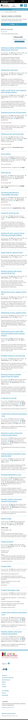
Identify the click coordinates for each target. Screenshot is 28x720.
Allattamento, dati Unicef (9, 70)
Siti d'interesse (6, 680)
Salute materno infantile (20, 39)
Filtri (13, 24)
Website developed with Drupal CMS (10, 715)
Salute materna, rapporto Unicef (12, 252)
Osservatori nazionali (7, 677)
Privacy (4, 693)
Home (2, 11)
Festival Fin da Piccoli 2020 (10, 213)
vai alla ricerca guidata (19, 9)
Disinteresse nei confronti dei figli (12, 134)
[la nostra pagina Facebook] (8, 663)
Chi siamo (4, 675)
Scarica (4, 122)
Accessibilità (5, 690)
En (23, 1)
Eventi (3, 684)
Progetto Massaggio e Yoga (10, 590)
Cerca (21, 5)
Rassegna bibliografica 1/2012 (11, 474)
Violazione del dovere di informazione (13, 112)
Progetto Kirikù (6, 566)
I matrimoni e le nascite (9, 398)
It (26, 1)
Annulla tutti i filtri (20, 41)
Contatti (4, 686)
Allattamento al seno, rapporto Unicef (13, 313)
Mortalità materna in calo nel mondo (13, 355)
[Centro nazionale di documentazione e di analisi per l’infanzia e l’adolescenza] (5, 5)
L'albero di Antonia (7, 541)
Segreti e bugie (6, 518)
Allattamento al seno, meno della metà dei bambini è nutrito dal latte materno (13, 333)
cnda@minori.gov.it (9, 707)
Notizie (4, 682)
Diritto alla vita (6, 172)
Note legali (5, 695)
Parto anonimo (6, 154)
